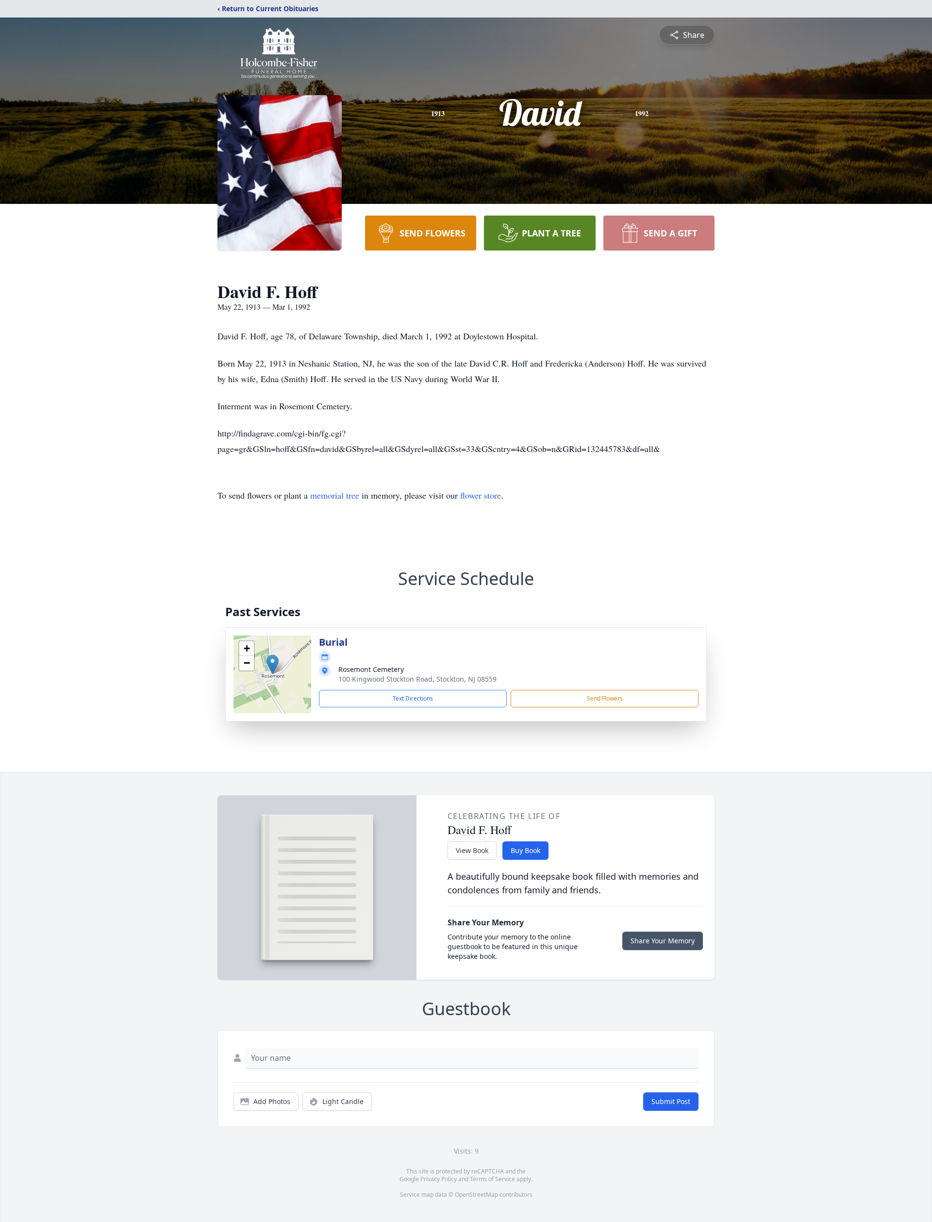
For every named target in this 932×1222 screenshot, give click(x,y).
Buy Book (525, 850)
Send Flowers (605, 698)
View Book (472, 850)
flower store (480, 495)
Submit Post (670, 1101)
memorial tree (334, 495)
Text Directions (413, 698)
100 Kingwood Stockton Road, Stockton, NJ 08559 (417, 679)
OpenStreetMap (476, 1194)
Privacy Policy (438, 1179)
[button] (272, 664)
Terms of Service (492, 1179)
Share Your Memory (663, 940)
